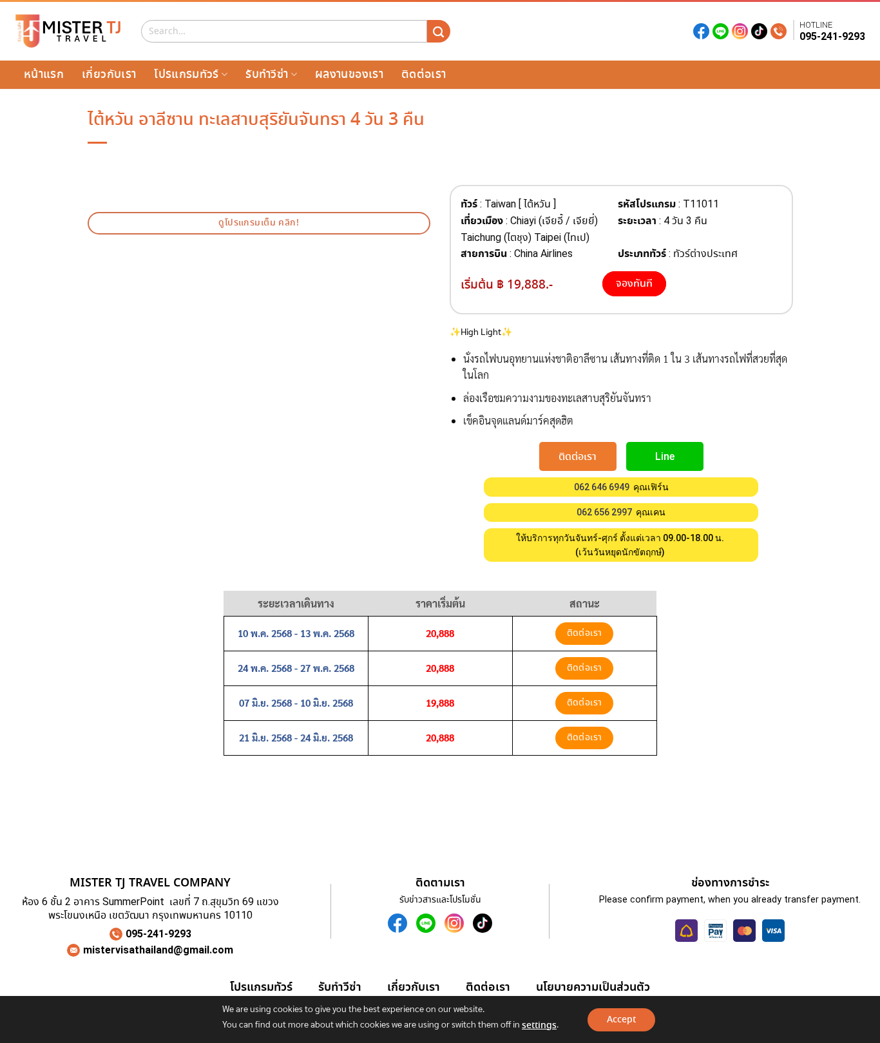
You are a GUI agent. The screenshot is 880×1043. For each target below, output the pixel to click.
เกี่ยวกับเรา (109, 74)
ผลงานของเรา (349, 74)
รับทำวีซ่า (266, 74)
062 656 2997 (604, 512)
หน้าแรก (44, 74)
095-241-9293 (832, 36)
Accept (621, 1019)
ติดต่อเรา (423, 74)
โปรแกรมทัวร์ (186, 74)
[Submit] (438, 31)
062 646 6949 (601, 487)
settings (539, 1025)
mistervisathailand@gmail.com (158, 950)
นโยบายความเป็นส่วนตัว (593, 987)
